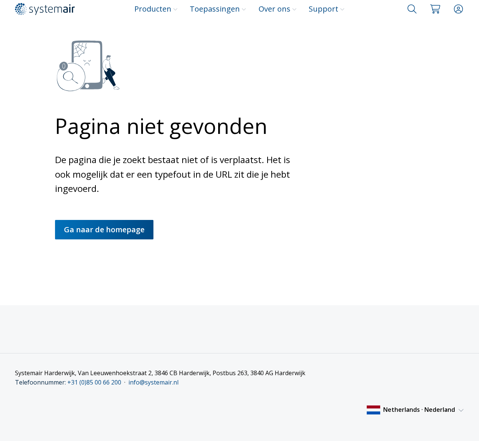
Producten (152, 9)
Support (323, 9)
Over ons (274, 9)
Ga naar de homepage (104, 229)
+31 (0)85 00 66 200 (94, 382)
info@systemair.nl (153, 382)
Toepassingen (215, 9)
